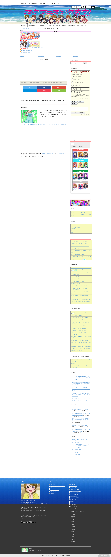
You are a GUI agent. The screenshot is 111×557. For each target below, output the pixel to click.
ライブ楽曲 (72, 502)
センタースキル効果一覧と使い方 (77, 281)
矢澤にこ (79, 179)
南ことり (85, 158)
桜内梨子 (73, 531)
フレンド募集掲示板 (41, 56)
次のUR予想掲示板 (74, 224)
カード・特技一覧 (56, 25)
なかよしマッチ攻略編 (74, 494)
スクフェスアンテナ (76, 447)
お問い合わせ (80, 25)
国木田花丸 (73, 539)
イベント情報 (48, 25)
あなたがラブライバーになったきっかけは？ (80, 340)
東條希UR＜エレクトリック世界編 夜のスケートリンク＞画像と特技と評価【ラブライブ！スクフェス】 (80, 419)
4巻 (26, 50)
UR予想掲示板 (22, 56)
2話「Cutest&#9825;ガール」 (78, 78)
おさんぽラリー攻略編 (74, 492)
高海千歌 (73, 529)
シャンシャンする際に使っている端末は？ (79, 317)
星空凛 (79, 168)
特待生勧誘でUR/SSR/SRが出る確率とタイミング (81, 256)
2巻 (23, 50)
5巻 (28, 50)
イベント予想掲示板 (58, 56)
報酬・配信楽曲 (29, 39)
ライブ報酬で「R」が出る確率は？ (78, 319)
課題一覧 (72, 215)
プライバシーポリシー (54, 491)
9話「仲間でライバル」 (77, 88)
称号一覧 (72, 212)
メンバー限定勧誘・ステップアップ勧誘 (79, 241)
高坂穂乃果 (80, 158)
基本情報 (71, 501)
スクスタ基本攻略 (71, 25)
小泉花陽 (85, 168)
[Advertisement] (43, 70)
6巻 (29, 50)
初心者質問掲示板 (75, 56)
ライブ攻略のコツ (73, 496)
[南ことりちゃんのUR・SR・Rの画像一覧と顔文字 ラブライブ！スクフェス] (85, 157)
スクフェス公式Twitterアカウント (78, 449)
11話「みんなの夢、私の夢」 (79, 91)
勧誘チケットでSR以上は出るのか (77, 254)
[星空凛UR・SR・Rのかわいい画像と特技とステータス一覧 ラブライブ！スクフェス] (80, 167)
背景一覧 (83, 212)
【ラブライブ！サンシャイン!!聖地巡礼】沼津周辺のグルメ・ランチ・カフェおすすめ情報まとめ (81, 389)
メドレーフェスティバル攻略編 (75, 491)
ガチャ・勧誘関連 (40, 25)
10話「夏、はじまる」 (78, 89)
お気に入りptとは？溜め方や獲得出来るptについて (81, 299)
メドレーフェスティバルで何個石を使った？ (80, 325)
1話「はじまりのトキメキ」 (78, 76)
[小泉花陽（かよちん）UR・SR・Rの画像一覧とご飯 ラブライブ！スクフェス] (85, 167)
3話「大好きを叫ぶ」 (77, 79)
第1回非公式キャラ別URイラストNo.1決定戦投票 (81, 346)
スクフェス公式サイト (76, 450)
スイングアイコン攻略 (75, 276)
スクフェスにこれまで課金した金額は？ (79, 328)
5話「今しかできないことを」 (78, 82)
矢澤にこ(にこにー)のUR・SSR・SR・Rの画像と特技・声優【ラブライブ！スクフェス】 (80, 409)
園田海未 (74, 158)
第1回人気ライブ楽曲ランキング (77, 350)
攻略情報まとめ (31, 25)
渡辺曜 (72, 536)
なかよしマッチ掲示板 (76, 442)
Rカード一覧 (73, 508)
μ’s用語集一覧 (73, 363)
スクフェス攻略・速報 (85, 114)
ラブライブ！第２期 (73, 499)
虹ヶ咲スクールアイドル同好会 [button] (77, 146)
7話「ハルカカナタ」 (77, 85)
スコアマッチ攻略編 (73, 487)
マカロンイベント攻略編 (74, 489)
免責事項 (52, 493)
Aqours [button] (76, 143)
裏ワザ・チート (73, 504)
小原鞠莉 (73, 541)
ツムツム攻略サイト (76, 454)
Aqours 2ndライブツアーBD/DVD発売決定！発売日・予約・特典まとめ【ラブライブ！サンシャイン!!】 (81, 395)
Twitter (86, 25)
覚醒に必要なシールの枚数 (76, 283)
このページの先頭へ (103, 555)
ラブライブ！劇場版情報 (74, 497)
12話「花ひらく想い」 (78, 92)
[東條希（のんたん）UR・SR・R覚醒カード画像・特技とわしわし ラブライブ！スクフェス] (85, 178)
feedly (59, 90)
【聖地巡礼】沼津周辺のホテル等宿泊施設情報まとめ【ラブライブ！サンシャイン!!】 (81, 399)
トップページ (24, 25)
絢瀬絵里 (73, 516)
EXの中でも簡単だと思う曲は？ (77, 315)
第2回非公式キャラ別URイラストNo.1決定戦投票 (81, 348)
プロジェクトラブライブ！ (61, 153)
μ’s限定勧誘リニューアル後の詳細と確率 (79, 243)
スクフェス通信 (75, 452)
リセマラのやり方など (75, 248)
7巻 (31, 50)
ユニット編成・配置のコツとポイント (78, 278)
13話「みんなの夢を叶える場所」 (79, 94)
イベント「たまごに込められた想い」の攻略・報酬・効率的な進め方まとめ (32, 47)
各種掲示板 (64, 25)
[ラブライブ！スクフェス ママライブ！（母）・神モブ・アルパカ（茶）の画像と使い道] (85, 187)
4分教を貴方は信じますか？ (76, 258)
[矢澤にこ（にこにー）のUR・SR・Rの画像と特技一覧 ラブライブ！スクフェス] (80, 178)
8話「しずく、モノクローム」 (78, 86)
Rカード (79, 189)
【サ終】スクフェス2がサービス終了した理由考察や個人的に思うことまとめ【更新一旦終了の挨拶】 (81, 378)
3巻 (24, 50)
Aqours (80, 246)
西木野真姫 (75, 169)
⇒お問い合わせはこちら (25, 518)
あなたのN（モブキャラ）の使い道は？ (79, 330)
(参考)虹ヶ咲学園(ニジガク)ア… (77, 74)
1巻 (21, 50)
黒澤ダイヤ (73, 534)
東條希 (84, 179)
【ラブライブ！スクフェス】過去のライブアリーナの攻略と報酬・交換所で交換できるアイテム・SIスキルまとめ (81, 383)
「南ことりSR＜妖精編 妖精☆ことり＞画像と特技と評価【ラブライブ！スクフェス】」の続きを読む (45, 124)
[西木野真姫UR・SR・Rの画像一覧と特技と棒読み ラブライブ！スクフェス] (75, 167)
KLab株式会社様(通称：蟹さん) (48, 153)
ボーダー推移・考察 (24, 39)
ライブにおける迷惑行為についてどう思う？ (80, 312)
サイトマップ (88, 0)
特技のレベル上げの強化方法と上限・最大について (81, 285)
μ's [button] (72, 143)
